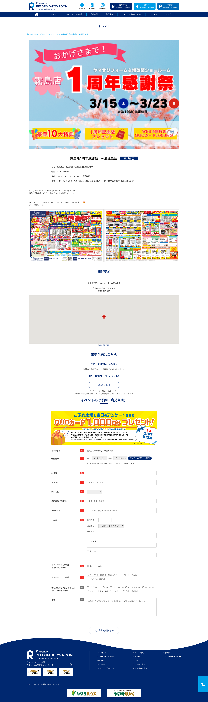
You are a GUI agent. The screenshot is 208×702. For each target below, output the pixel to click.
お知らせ (82, 9)
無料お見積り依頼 (140, 668)
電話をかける (104, 385)
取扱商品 (94, 14)
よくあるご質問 (139, 664)
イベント (153, 14)
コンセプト (53, 14)
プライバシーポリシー (172, 656)
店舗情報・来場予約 (123, 6)
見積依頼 (92, 9)
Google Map (104, 345)
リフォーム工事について (131, 14)
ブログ (168, 14)
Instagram (102, 9)
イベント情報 (138, 653)
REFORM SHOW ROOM (40, 34)
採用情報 (166, 653)
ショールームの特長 (74, 14)
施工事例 (109, 14)
